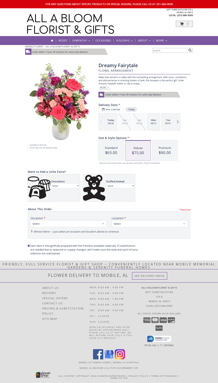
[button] (184, 24)
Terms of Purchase (164, 376)
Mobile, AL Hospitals (126, 362)
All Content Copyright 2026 (77, 376)
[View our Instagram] (120, 358)
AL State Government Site (122, 368)
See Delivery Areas (149, 276)
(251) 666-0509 (185, 15)
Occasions (103, 40)
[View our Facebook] (98, 358)
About (143, 40)
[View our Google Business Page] (109, 358)
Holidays (123, 40)
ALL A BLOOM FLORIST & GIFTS (71, 24)
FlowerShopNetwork (111, 376)
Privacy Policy (138, 376)
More (160, 40)
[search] (190, 50)
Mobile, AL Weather (91, 368)
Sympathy (79, 40)
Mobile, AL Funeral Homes (95, 362)
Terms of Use (119, 378)
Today (131, 109)
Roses (63, 40)
